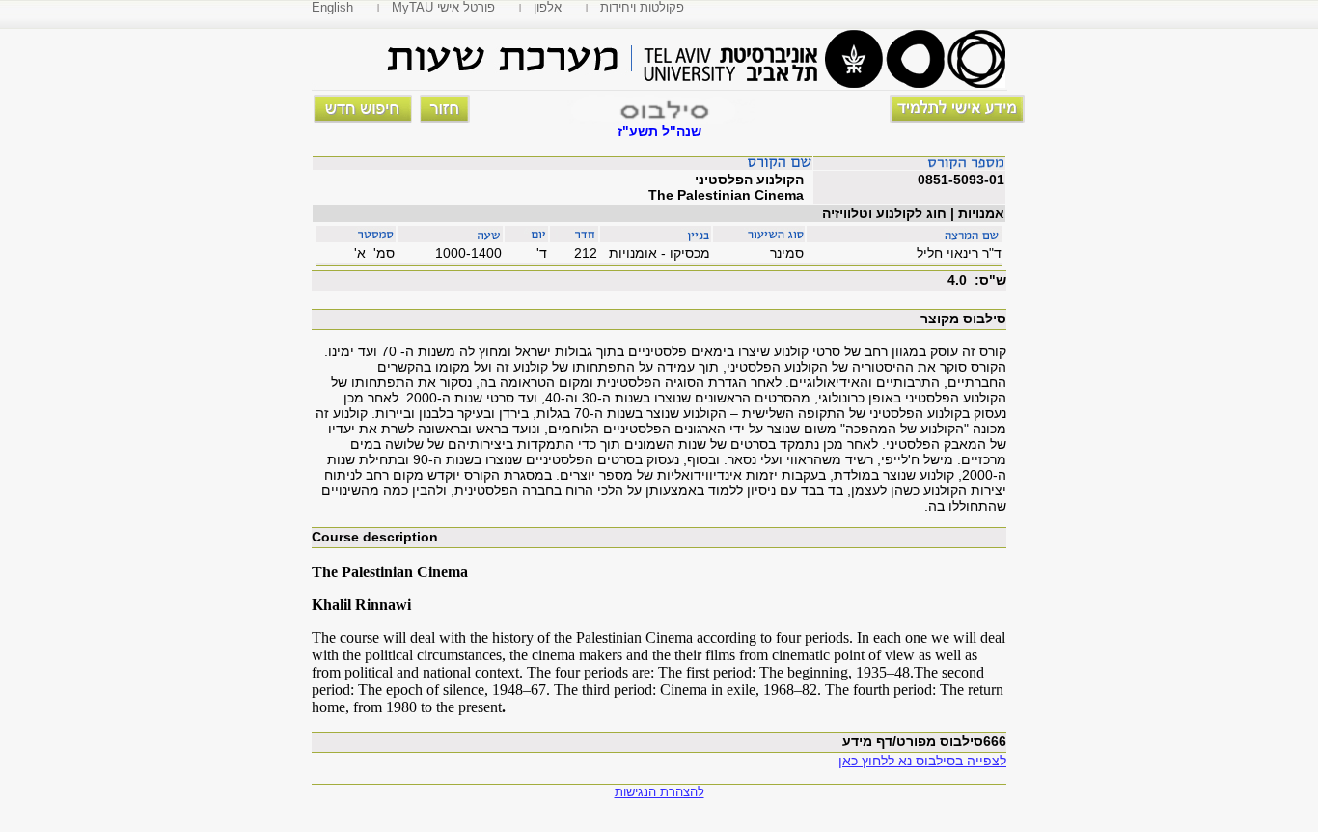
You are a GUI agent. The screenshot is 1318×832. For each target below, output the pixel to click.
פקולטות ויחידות (642, 7)
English (332, 7)
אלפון (548, 7)
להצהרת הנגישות (659, 792)
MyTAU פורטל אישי (443, 7)
